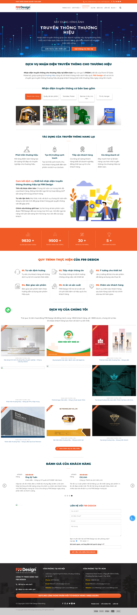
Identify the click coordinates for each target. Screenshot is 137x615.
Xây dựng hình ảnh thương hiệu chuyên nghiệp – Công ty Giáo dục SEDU (23, 360)
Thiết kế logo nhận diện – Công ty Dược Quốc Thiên (68, 400)
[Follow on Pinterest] (118, 1)
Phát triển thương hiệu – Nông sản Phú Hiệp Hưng (23, 401)
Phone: (48, 580)
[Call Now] (8, 310)
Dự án (93, 8)
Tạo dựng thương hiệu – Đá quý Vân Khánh (114, 440)
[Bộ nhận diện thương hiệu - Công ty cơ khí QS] (68, 420)
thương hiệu (50, 75)
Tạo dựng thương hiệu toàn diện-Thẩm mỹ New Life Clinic (114, 400)
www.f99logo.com (72, 587)
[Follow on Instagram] (113, 1)
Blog (113, 8)
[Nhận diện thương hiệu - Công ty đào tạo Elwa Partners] (23, 422)
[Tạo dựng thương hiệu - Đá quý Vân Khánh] (114, 420)
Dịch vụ (85, 8)
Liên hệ (107, 8)
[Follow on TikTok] (115, 1)
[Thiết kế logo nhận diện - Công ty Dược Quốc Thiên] (68, 380)
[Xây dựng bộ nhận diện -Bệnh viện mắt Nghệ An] (68, 340)
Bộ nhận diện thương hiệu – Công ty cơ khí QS (68, 440)
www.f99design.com (58, 587)
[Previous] (4, 485)
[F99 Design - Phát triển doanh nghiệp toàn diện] (23, 8)
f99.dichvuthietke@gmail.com (57, 584)
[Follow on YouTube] (120, 1)
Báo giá (100, 8)
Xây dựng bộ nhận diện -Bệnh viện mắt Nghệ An (68, 360)
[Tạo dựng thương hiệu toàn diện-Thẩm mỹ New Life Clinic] (114, 380)
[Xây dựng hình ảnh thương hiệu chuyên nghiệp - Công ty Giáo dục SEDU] (23, 340)
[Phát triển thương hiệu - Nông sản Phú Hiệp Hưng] (23, 382)
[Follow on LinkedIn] (72, 603)
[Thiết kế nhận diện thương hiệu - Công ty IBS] (114, 340)
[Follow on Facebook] (111, 1)
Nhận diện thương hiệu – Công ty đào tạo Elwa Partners (23, 441)
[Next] (132, 485)
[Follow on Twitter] (116, 1)
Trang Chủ (66, 8)
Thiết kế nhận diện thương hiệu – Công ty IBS (114, 360)
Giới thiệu (76, 8)
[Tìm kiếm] (120, 8)
